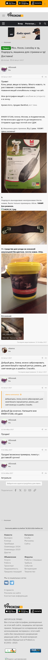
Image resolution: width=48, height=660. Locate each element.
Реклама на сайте (12, 593)
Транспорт (9, 565)
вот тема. (33, 105)
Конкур (7, 540)
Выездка (8, 538)
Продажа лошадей (13, 571)
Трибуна (28, 563)
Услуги (7, 560)
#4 (46, 429)
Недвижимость (11, 568)
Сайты (27, 543)
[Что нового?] (40, 23)
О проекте (9, 590)
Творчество (29, 571)
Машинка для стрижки (14, 128)
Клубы (27, 538)
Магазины (29, 540)
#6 (46, 473)
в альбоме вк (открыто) (34, 96)
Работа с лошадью (33, 560)
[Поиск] (45, 23)
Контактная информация (16, 596)
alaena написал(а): (12, 394)
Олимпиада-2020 (12, 549)
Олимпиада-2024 (12, 546)
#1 (46, 77)
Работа (7, 563)
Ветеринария (30, 568)
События (28, 565)
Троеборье (9, 543)
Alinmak (6, 60)
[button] (3, 23)
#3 (46, 388)
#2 (46, 358)
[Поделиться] (42, 77)
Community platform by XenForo (24, 528)
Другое (7, 552)
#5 (46, 450)
